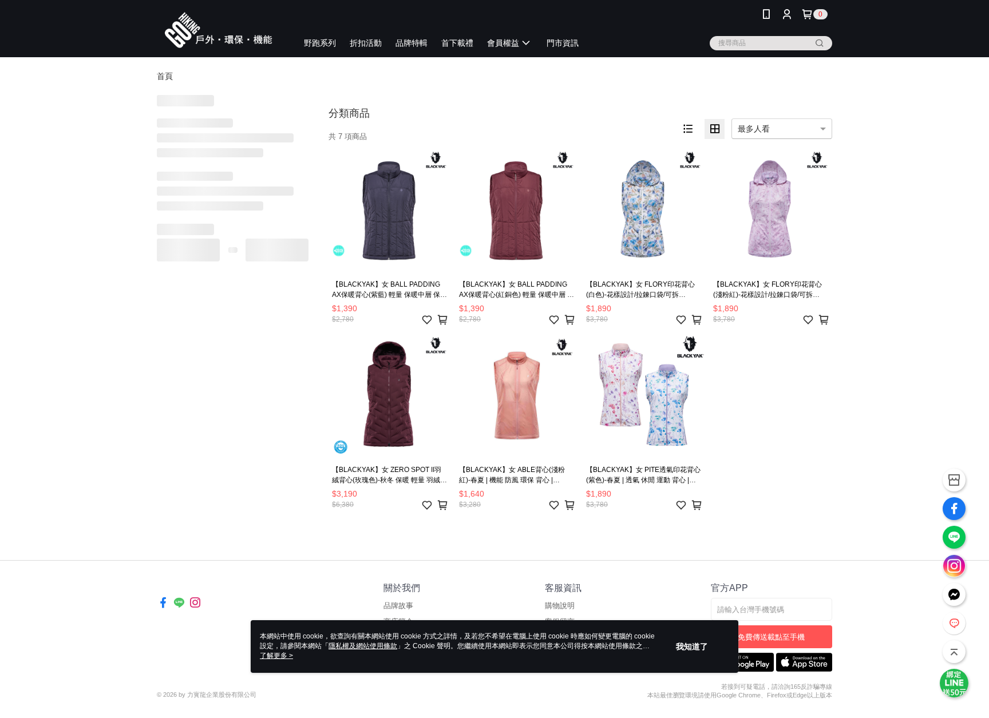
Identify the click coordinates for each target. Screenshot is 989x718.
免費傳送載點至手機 (771, 637)
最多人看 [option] (754, 128)
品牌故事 (398, 605)
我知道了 (692, 646)
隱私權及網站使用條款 (363, 646)
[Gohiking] (220, 30)
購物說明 (560, 605)
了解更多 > (276, 656)
